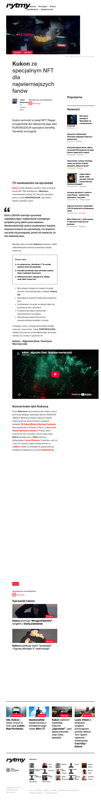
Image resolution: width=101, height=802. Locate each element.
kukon (16, 584)
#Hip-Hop (28, 52)
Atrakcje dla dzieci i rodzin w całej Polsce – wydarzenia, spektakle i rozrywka (79, 195)
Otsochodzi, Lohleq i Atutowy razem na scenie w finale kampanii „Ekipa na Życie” (79, 163)
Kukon (15, 188)
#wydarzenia (47, 9)
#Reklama (31, 6)
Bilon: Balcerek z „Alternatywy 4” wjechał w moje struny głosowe (80, 221)
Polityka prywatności (36, 793)
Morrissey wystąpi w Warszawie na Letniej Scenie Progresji (79, 121)
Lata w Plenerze (32, 440)
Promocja (38, 790)
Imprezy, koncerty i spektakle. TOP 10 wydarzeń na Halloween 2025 (80, 208)
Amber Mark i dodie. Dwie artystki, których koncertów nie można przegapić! (80, 179)
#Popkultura (32, 9)
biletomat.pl (48, 450)
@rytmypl (36, 103)
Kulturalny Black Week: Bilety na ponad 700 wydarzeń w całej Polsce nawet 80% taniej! (80, 150)
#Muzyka (42, 6)
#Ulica (53, 6)
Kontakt (54, 790)
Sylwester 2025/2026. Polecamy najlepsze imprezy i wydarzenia (80, 136)
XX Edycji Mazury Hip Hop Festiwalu (38, 424)
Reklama (47, 790)
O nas (31, 790)
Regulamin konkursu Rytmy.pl (69, 790)
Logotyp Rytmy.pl (51, 793)
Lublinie (16, 446)
